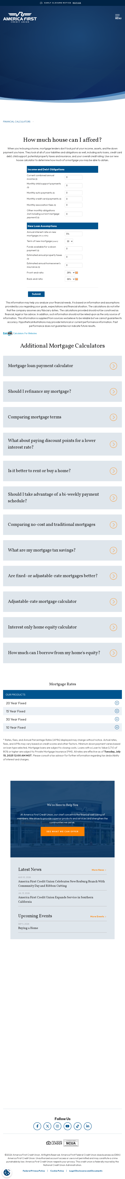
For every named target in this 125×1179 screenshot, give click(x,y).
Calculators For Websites (25, 333)
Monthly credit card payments (44, 198)
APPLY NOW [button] (20, 103)
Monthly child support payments (44, 185)
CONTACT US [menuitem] (55, 1067)
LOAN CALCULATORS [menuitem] (55, 1026)
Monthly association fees (41, 204)
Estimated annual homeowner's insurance (44, 265)
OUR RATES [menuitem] (55, 1048)
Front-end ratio (35, 272)
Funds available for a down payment (41, 248)
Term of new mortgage (42, 241)
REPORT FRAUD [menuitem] (55, 1031)
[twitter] (47, 1126)
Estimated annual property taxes (44, 257)
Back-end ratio (35, 278)
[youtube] (67, 1126)
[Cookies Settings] (7, 1172)
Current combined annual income (40, 177)
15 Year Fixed (15, 711)
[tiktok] (78, 1126)
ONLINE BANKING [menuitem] (55, 1062)
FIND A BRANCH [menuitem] (55, 1058)
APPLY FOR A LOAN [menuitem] (55, 1053)
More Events (97, 916)
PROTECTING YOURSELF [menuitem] (55, 1017)
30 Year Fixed (16, 719)
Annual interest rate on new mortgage (41, 234)
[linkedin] (88, 1126)
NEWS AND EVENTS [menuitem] (55, 1022)
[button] (62, 831)
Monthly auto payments (41, 192)
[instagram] (57, 1126)
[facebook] (37, 1126)
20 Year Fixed (16, 703)
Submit (36, 294)
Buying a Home (28, 928)
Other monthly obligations (43, 214)
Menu (117, 18)
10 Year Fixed (16, 727)
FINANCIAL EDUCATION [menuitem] (55, 1013)
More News (98, 869)
